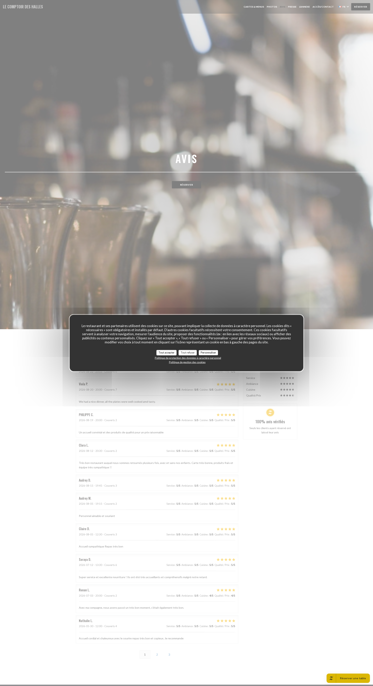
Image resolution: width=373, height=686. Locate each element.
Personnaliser (208, 352)
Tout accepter (166, 352)
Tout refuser (188, 352)
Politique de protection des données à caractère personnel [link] (188, 357)
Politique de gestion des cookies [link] (187, 362)
